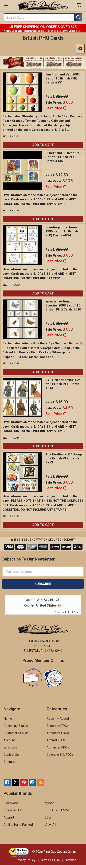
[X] (15, 782)
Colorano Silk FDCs (60, 754)
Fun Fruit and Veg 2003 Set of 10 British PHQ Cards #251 (62, 78)
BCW (48, 817)
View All (50, 825)
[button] (80, 48)
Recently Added (58, 718)
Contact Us (11, 754)
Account (9, 740)
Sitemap (9, 762)
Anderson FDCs (58, 726)
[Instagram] (32, 782)
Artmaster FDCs (58, 747)
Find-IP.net (73, 612)
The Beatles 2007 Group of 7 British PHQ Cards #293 (63, 458)
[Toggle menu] (5, 5)
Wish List (10, 747)
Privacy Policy (25, 860)
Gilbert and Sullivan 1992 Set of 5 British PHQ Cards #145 (63, 157)
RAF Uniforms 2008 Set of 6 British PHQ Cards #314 (62, 384)
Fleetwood (11, 803)
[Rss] (40, 782)
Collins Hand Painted (18, 825)
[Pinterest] (24, 782)
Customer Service (16, 733)
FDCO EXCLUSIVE (57, 810)
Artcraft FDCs (56, 740)
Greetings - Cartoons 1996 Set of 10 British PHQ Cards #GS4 (61, 231)
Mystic (49, 803)
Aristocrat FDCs (58, 733)
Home (8, 718)
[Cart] (80, 5)
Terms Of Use (50, 860)
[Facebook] (7, 782)
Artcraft (9, 817)
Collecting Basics (16, 726)
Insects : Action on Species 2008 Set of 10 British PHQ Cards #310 (63, 305)
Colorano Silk (13, 810)
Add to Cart (43, 145)
